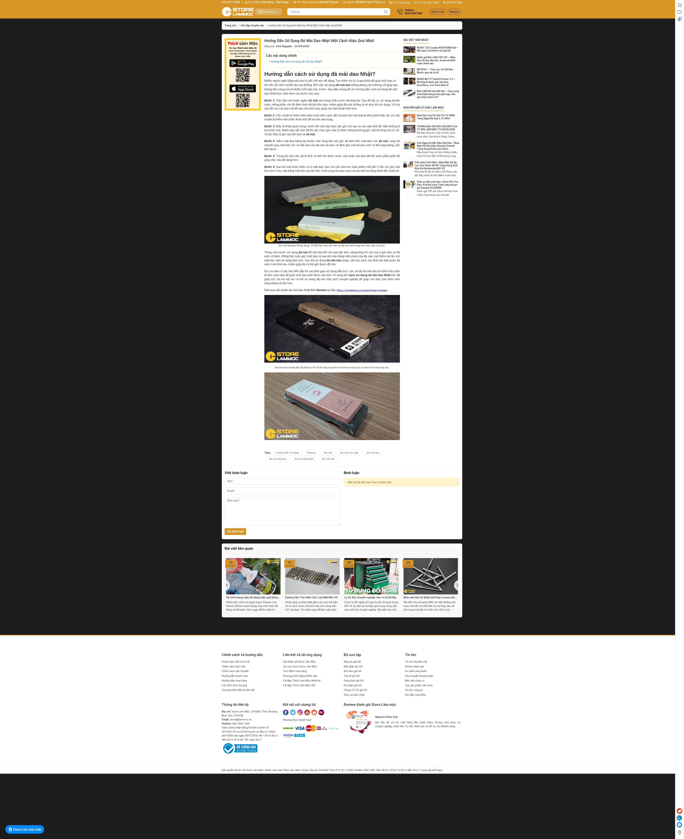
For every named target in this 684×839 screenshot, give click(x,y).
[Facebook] (286, 712)
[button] (227, 585)
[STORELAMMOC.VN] (238, 11)
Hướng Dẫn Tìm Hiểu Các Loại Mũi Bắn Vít (252, 597)
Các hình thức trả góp (234, 685)
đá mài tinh (328, 459)
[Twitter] (293, 712)
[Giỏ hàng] (679, 5)
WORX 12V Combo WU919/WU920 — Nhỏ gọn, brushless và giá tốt (437, 49)
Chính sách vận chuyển (235, 671)
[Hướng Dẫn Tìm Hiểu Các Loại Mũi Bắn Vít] (253, 576)
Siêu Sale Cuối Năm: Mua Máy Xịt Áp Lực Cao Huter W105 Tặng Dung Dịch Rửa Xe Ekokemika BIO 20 (436, 165)
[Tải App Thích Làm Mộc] (243, 74)
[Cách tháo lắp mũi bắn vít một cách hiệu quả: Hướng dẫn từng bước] (430, 576)
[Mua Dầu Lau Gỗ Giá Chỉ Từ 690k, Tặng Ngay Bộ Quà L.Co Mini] (410, 118)
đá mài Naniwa (277, 459)
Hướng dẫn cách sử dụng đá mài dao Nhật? (296, 61)
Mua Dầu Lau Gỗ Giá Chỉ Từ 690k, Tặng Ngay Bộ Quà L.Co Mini (436, 117)
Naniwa (311, 452)
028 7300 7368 (240, 723)
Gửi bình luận (235, 531)
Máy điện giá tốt (353, 666)
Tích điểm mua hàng (295, 671)
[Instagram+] (300, 712)
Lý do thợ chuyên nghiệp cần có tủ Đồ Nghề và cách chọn (312, 597)
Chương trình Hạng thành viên (300, 676)
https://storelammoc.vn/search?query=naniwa (362, 290)
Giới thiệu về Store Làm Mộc (299, 661)
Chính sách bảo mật (233, 666)
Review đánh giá (414, 666)
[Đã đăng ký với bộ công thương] (239, 748)
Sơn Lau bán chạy (354, 694)
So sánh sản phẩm (416, 671)
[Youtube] (307, 712)
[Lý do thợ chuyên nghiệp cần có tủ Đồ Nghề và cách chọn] (312, 576)
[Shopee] (314, 712)
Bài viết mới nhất (416, 40)
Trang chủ (230, 25)
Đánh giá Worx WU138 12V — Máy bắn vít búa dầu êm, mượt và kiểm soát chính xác (436, 60)
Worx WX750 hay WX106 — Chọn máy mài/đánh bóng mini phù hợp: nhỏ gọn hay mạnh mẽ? (438, 94)
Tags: (267, 452)
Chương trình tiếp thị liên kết (238, 690)
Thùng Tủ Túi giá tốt (355, 690)
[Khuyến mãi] (679, 19)
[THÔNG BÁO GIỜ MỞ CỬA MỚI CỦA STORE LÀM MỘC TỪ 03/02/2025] (410, 129)
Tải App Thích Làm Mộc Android (301, 680)
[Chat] (679, 811)
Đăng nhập (437, 11)
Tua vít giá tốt (352, 676)
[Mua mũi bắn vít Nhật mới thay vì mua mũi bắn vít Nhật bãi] (371, 576)
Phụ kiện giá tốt (353, 685)
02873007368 (454, 2)
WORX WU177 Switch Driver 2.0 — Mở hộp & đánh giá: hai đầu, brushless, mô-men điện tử (436, 82)
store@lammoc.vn (241, 719)
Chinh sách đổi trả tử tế (235, 661)
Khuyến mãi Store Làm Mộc (423, 107)
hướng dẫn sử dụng (287, 452)
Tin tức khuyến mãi (416, 661)
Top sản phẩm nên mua (418, 685)
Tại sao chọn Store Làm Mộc (300, 666)
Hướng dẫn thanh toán (235, 676)
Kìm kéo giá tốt (352, 671)
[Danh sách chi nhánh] (679, 832)
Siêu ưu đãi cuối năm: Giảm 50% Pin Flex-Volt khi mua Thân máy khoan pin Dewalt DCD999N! (437, 184)
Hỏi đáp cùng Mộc (415, 694)
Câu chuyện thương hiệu (419, 676)
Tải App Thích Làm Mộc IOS (299, 685)
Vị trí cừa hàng (401, 2)
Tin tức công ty (414, 690)
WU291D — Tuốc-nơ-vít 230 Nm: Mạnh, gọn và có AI (435, 71)
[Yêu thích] (679, 12)
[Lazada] (321, 712)
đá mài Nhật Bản (304, 459)
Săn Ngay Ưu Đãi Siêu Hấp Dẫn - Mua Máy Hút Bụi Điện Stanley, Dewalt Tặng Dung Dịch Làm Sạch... (438, 146)
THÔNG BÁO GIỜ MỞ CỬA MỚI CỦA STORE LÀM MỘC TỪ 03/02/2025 (437, 128)
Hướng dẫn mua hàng (234, 680)
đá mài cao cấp (349, 452)
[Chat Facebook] (679, 824)
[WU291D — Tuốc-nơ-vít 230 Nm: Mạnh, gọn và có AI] (410, 71)
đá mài (328, 452)
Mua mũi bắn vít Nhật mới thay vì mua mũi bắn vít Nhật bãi (370, 597)
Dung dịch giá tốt (354, 680)
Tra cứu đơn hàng (428, 2)
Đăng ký (454, 11)
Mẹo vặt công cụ (414, 680)
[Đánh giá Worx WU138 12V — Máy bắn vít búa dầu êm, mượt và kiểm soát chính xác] (410, 59)
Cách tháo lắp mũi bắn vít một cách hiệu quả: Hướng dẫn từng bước (428, 597)
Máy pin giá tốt (352, 661)
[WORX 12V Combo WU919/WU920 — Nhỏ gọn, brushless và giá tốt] (410, 49)
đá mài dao (373, 452)
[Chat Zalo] (679, 818)
